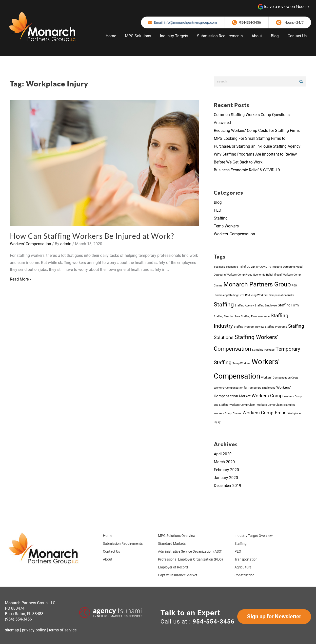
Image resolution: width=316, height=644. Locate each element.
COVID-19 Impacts (270, 266)
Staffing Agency (244, 305)
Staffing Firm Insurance (255, 316)
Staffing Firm (288, 305)
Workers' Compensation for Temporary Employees (244, 387)
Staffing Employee (266, 305)
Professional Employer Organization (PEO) (190, 559)
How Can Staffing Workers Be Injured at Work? (92, 235)
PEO (217, 210)
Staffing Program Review (249, 326)
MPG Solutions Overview (177, 536)
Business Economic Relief (230, 266)
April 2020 (223, 454)
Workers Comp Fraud (264, 413)
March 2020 (224, 462)
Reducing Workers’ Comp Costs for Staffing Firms (257, 130)
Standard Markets (172, 543)
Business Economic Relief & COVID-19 (247, 170)
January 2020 (226, 477)
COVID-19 (252, 266)
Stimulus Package (263, 349)
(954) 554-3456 (18, 619)
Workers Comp (267, 396)
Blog (218, 202)
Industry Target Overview (254, 536)
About (107, 559)
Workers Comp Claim (242, 404)
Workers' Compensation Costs (279, 377)
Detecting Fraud (292, 266)
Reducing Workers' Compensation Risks (269, 295)
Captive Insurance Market (177, 575)
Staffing (221, 218)
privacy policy (34, 630)
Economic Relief (263, 274)
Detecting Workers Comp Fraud (233, 274)
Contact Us (111, 551)
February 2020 (226, 469)
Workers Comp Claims (227, 413)
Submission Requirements (123, 543)
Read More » (21, 279)
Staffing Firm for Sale (227, 316)
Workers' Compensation (30, 244)
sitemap (12, 630)
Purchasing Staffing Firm (229, 295)
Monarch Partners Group (257, 284)
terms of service (63, 630)
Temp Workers (226, 226)
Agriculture (243, 567)
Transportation (246, 559)
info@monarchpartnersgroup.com (190, 22)
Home (107, 536)
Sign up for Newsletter (274, 616)
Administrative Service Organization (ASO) (190, 551)
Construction (245, 575)
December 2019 (227, 485)
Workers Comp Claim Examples (276, 404)
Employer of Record (173, 567)
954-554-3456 (250, 22)
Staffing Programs (276, 326)
